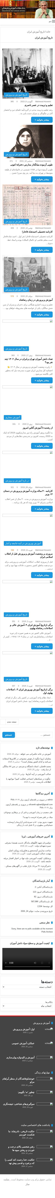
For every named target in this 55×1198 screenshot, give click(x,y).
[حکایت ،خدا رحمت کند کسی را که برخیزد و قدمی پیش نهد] (45, 1163)
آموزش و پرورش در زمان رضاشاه (36, 300)
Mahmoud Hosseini (43, 102)
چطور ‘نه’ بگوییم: (26, 1092)
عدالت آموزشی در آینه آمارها (38, 774)
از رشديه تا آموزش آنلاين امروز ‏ (37, 427)
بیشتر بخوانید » (42, 120)
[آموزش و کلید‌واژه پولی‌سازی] (45, 1061)
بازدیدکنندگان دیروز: (44, 897)
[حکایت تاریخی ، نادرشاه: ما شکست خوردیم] (45, 1136)
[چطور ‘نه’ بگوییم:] (45, 1095)
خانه (48, 31)
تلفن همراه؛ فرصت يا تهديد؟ (34, 817)
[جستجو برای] (1, 21)
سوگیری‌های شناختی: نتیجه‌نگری (18, 1104)
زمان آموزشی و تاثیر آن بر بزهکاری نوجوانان (22, 812)
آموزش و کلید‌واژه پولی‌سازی (20, 1057)
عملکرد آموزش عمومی (23, 1043)
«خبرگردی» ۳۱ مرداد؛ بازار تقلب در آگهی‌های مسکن (28, 866)
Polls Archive (47, 932)
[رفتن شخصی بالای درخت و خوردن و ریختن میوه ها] (45, 1150)
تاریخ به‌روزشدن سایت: (43, 911)
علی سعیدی (48, 812)
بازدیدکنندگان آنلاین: (44, 887)
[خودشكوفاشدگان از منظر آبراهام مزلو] (45, 1083)
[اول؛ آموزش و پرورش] (45, 1034)
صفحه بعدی (11, 722)
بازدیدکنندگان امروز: (44, 892)
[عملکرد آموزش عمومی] (45, 1048)
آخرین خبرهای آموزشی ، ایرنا (36, 836)
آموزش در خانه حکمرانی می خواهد (35, 754)
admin (50, 800)
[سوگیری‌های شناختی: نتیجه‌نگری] (45, 1110)
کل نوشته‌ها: (47, 906)
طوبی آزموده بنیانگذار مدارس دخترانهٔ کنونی (31, 164)
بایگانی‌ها (49, 1002)
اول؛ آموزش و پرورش (23, 1029)
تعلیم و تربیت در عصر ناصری (38, 105)
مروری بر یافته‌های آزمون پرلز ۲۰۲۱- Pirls (28, 800)
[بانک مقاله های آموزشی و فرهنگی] (27, 9)
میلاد (51, 817)
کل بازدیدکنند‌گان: (45, 901)
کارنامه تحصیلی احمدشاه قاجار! (37, 231)
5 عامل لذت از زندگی (25, 825)
